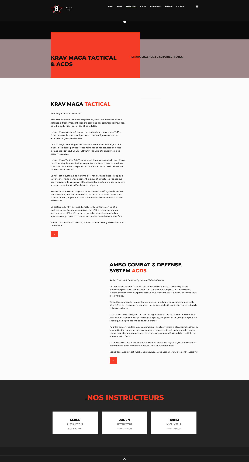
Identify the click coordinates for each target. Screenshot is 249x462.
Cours (143, 6)
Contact (180, 6)
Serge (75, 420)
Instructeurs (155, 6)
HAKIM (174, 420)
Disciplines (131, 6)
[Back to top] (124, 459)
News (110, 6)
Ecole (119, 6)
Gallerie (168, 6)
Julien (124, 420)
